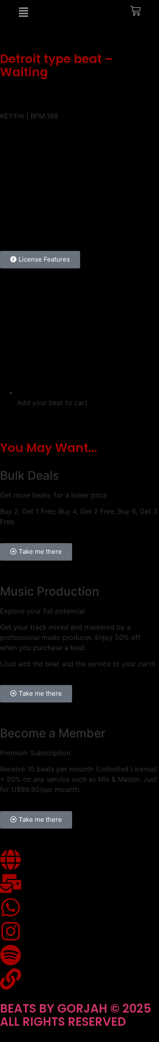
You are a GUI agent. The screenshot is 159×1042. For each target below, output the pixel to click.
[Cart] (135, 12)
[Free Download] (143, 221)
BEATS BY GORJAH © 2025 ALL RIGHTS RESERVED (75, 1015)
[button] (79, 104)
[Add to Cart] (134, 221)
